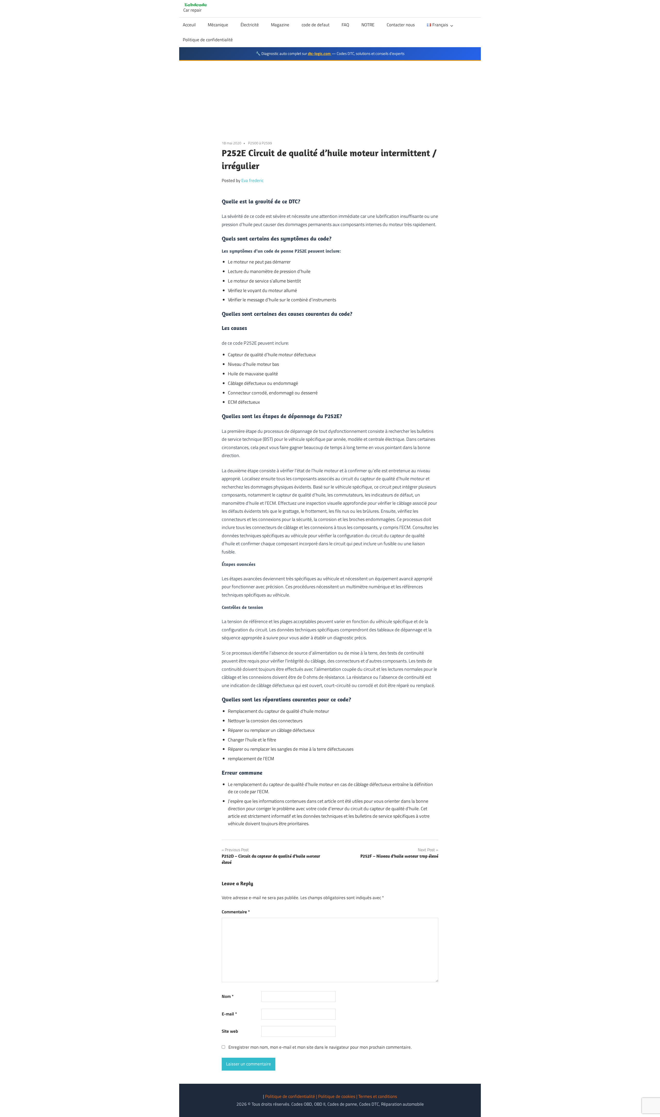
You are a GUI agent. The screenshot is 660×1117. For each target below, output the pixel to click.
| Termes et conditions (376, 1096)
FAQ (345, 24)
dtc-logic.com (320, 53)
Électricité (250, 24)
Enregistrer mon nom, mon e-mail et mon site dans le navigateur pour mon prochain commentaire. (320, 1047)
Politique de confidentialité (208, 39)
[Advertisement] (330, 99)
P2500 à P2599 (260, 143)
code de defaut (315, 24)
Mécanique (218, 24)
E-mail (229, 1014)
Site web (230, 1031)
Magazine (280, 24)
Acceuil (189, 24)
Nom (228, 996)
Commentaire (236, 911)
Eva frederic (252, 180)
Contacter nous (401, 24)
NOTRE (367, 24)
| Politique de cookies (336, 1096)
